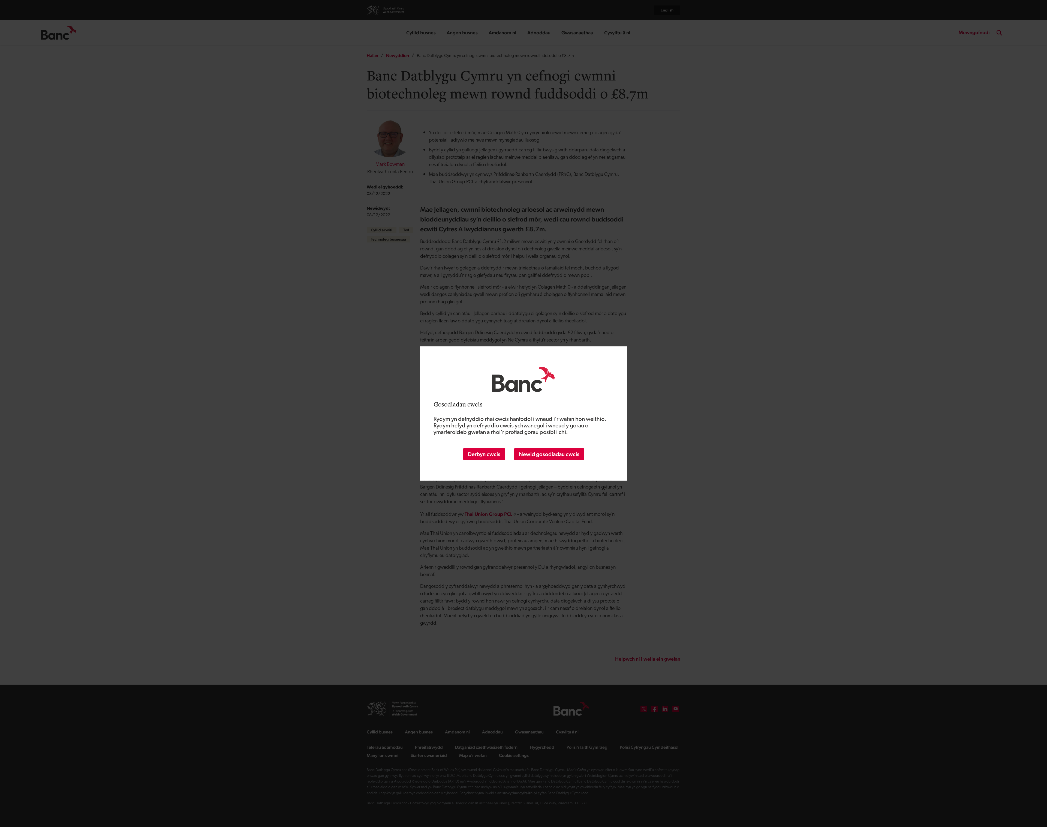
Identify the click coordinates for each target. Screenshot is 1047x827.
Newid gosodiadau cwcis (549, 454)
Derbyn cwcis (484, 454)
